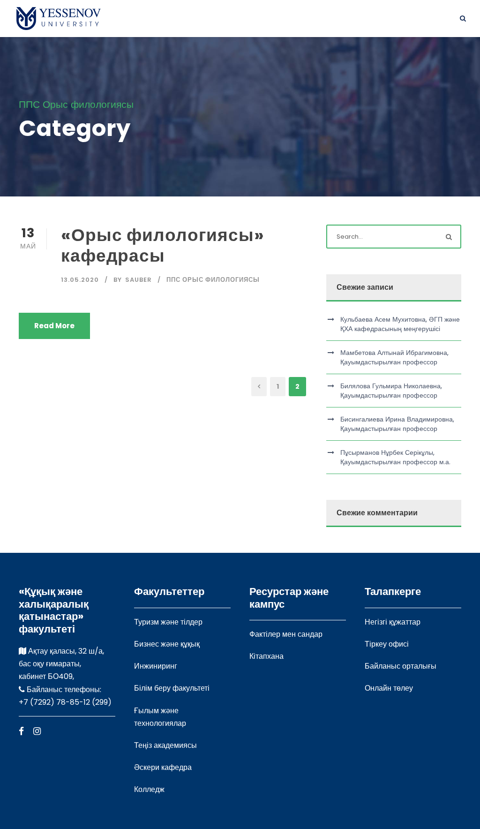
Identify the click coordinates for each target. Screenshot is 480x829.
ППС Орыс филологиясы (213, 279)
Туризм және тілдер (168, 622)
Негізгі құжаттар (392, 622)
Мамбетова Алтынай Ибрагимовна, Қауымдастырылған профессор (394, 357)
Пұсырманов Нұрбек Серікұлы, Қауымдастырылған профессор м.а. (395, 457)
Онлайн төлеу (389, 688)
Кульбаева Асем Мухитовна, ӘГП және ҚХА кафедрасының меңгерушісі (400, 324)
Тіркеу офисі (387, 644)
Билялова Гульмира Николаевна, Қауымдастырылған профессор (391, 390)
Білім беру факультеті (172, 688)
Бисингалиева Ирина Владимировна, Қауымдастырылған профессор (397, 423)
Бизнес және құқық (167, 644)
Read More (54, 326)
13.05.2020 (80, 279)
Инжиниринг (155, 666)
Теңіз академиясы (165, 745)
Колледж (149, 789)
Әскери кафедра (163, 767)
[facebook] (21, 731)
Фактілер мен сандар (285, 634)
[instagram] (37, 731)
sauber (138, 279)
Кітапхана (266, 656)
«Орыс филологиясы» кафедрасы (162, 245)
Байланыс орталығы (400, 666)
